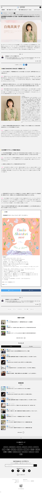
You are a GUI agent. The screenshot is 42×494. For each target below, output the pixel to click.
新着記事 (3, 9)
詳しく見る (36, 304)
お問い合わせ (25, 479)
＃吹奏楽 (8, 449)
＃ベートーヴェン (26, 449)
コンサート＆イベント (38, 9)
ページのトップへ (22, 474)
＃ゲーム (14, 309)
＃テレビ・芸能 (26, 309)
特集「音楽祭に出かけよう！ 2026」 (25, 9)
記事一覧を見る (20, 432)
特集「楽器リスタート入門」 (12, 9)
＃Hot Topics (9, 309)
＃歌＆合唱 (32, 449)
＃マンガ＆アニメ (20, 309)
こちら (6, 284)
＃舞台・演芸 (37, 449)
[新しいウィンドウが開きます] (12, 471)
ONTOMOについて (15, 479)
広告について (17, 482)
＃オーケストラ (20, 449)
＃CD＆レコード (32, 309)
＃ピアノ (4, 449)
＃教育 (21, 454)
